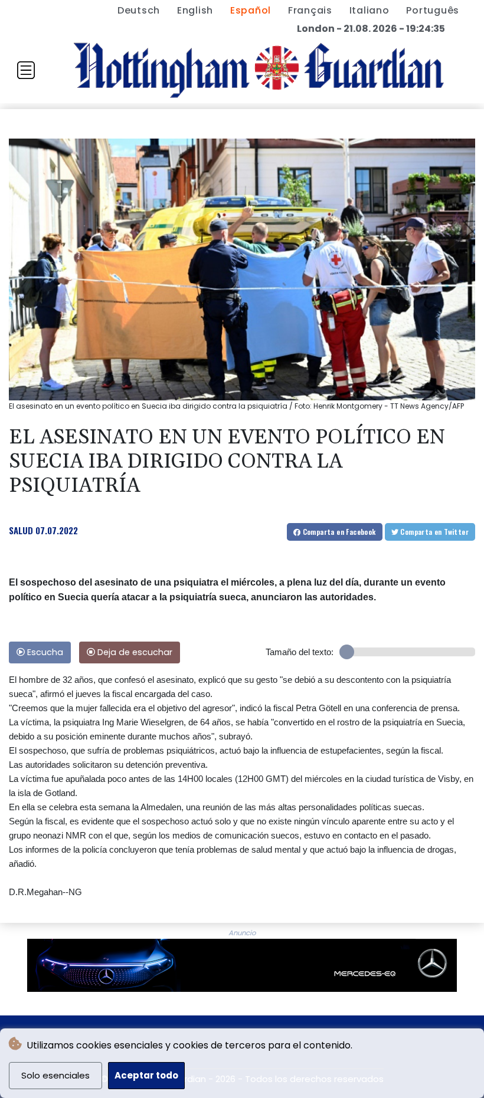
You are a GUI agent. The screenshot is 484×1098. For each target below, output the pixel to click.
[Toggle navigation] (25, 70)
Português (432, 10)
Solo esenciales (55, 1075)
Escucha (44, 652)
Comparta (337, 532)
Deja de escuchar (133, 652)
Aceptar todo (146, 1075)
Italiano (369, 10)
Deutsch (138, 10)
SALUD (21, 530)
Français (310, 10)
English (195, 10)
